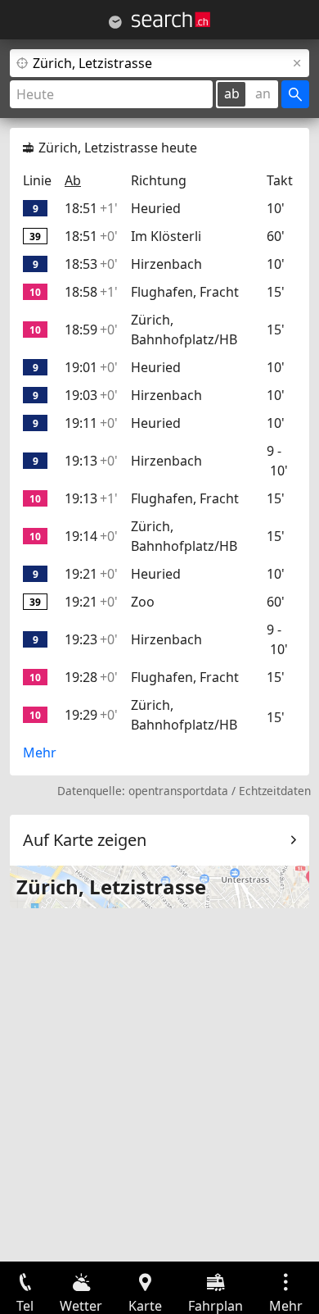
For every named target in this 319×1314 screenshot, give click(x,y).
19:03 (91, 395)
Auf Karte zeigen (84, 840)
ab (232, 93)
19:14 (91, 536)
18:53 (91, 264)
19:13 (91, 461)
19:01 (91, 367)
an (263, 93)
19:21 (91, 574)
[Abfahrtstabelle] (115, 22)
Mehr (39, 752)
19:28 (91, 677)
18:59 (91, 330)
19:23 (91, 639)
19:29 (91, 715)
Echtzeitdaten (275, 790)
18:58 (91, 292)
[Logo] (171, 19)
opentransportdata (178, 790)
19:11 (91, 423)
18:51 (91, 208)
